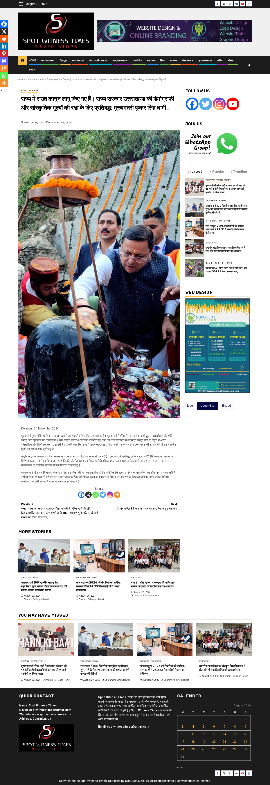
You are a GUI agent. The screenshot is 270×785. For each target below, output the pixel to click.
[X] (88, 494)
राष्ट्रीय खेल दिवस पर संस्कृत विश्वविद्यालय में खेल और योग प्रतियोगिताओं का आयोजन (153, 584)
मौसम (230, 60)
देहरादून (63, 60)
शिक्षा (162, 60)
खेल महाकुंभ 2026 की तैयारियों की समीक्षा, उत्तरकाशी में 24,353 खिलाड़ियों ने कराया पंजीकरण (98, 586)
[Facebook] (81, 494)
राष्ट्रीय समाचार (120, 60)
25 (193, 749)
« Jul (180, 767)
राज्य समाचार (78, 60)
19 (203, 741)
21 (224, 741)
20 (214, 741)
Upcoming (208, 405)
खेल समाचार (187, 60)
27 (214, 749)
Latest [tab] (197, 171)
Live (190, 405)
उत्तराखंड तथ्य (47, 60)
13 (214, 734)
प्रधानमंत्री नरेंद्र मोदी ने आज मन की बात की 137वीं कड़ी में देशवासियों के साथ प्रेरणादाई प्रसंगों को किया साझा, (225, 189)
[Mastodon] (4, 61)
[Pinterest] (4, 53)
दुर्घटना (209, 262)
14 (224, 734)
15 (235, 734)
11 (193, 734)
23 (245, 741)
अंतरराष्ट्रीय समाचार (98, 60)
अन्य (31, 69)
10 (182, 734)
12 (203, 734)
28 (224, 749)
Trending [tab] (240, 171)
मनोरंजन (151, 60)
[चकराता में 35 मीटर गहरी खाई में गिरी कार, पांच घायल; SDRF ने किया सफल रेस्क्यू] (194, 268)
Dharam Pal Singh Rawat (60, 122)
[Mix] (4, 68)
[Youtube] (232, 104)
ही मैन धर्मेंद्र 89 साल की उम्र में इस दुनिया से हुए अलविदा (147, 506)
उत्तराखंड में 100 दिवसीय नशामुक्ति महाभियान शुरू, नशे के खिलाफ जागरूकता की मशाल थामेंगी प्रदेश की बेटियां (44, 586)
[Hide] (1, 90)
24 (182, 749)
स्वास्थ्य (173, 60)
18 (193, 741)
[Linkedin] (4, 46)
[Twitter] (103, 494)
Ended (226, 405)
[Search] (249, 65)
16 (245, 734)
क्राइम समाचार (205, 60)
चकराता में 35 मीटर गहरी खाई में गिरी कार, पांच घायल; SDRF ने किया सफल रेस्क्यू (226, 270)
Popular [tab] (218, 171)
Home (32, 60)
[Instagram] (110, 494)
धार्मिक (220, 60)
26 (203, 749)
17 (182, 741)
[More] (117, 494)
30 (245, 749)
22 (235, 741)
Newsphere (184, 781)
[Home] (23, 60)
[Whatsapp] (95, 494)
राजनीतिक (137, 60)
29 (235, 749)
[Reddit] (4, 39)
